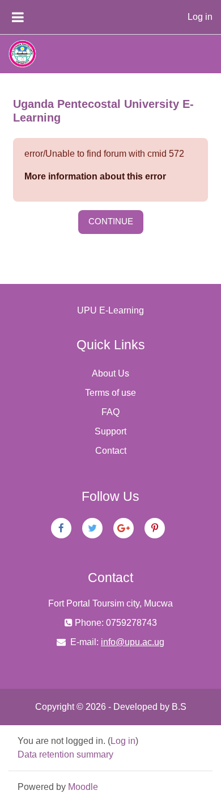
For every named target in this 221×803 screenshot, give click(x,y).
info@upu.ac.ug (132, 642)
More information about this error (95, 176)
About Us (110, 373)
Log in (200, 17)
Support (110, 431)
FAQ (110, 412)
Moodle (83, 787)
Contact (110, 450)
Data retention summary (65, 754)
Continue (110, 221)
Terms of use (110, 393)
